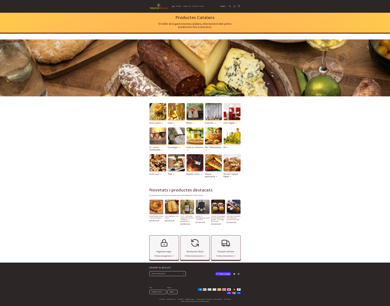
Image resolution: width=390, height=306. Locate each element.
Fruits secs (154, 174)
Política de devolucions (194, 256)
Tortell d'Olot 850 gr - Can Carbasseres (156, 217)
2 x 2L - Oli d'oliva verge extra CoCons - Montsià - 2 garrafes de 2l (187, 218)
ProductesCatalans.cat (191, 301)
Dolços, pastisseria (210, 175)
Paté (170, 174)
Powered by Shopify (203, 301)
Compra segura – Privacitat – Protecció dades (209, 299)
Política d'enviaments (224, 256)
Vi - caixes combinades (154, 148)
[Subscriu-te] (183, 273)
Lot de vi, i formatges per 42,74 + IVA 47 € (202, 218)
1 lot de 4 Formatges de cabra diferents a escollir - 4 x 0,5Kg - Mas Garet (218, 218)
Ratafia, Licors (193, 174)
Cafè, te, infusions (194, 147)
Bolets (189, 123)
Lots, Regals (229, 123)
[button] (179, 6)
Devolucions (227, 299)
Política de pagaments (163, 256)
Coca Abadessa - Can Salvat (172, 217)
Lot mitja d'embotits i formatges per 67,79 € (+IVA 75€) (233, 218)
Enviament (180, 299)
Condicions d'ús (171, 299)
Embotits (209, 123)
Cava (170, 123)
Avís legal (162, 299)
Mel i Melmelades (213, 147)
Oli (224, 147)
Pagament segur (189, 299)
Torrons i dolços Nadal (230, 175)
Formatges (173, 147)
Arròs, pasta (155, 123)
